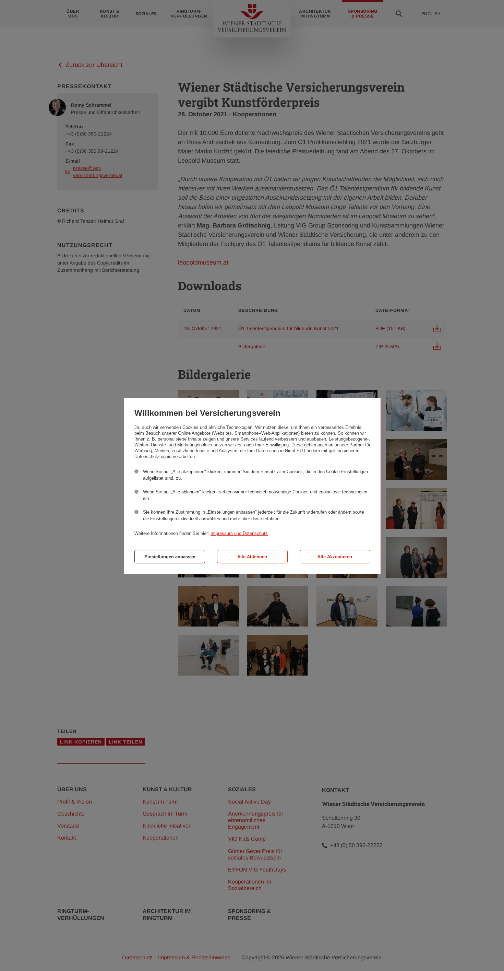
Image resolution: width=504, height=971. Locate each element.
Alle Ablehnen (252, 556)
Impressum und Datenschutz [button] (239, 533)
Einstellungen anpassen (169, 556)
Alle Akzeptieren (334, 556)
